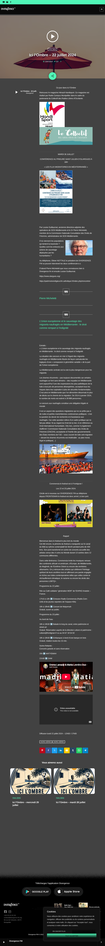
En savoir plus (59, 931)
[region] (72, 924)
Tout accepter (71, 936)
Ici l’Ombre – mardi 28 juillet (70, 802)
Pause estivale (94, 907)
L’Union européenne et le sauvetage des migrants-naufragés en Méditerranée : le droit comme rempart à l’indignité (63, 324)
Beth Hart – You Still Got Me (68, 907)
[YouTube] (4, 2)
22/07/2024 (48, 62)
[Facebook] (11, 2)
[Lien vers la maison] (8, 9)
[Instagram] (7, 2)
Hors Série (52, 49)
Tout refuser (84, 931)
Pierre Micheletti (47, 298)
